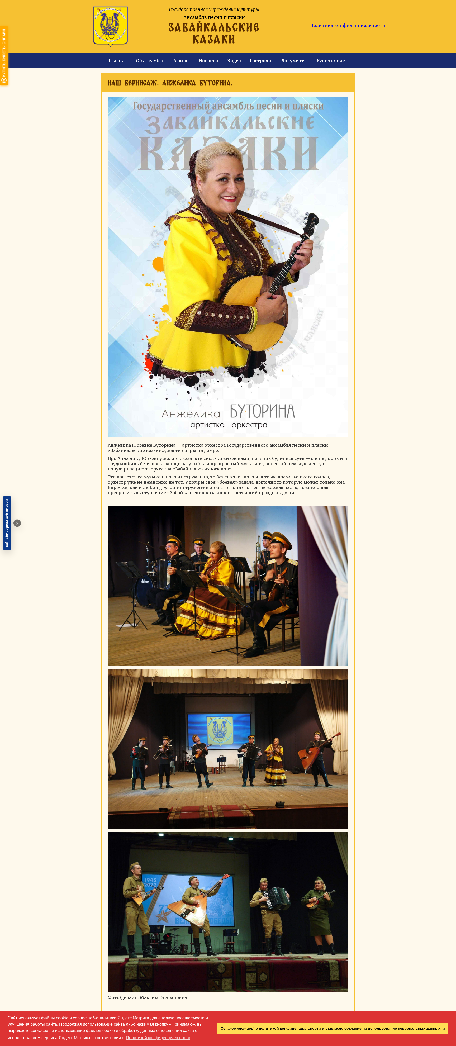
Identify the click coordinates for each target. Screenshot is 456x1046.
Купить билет (332, 60)
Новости (208, 60)
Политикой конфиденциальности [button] (158, 1037)
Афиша (181, 60)
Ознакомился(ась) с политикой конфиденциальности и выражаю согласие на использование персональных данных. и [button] (333, 1028)
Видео (234, 60)
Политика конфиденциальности (347, 25)
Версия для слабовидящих (7, 523)
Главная (118, 60)
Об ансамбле (150, 60)
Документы (294, 60)
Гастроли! (261, 60)
